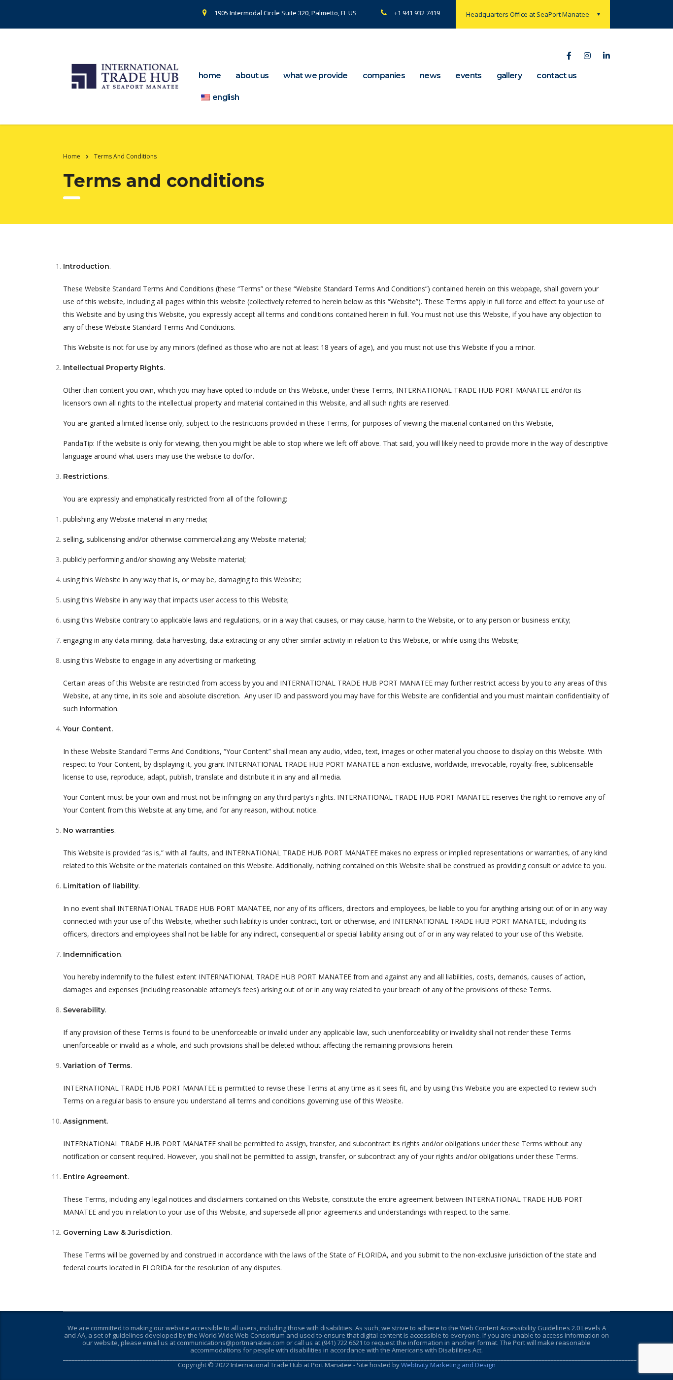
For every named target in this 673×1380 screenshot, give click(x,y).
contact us (557, 75)
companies (384, 75)
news (430, 75)
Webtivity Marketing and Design (448, 1364)
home (210, 75)
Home (71, 156)
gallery (509, 75)
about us (252, 75)
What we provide (315, 75)
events (468, 75)
